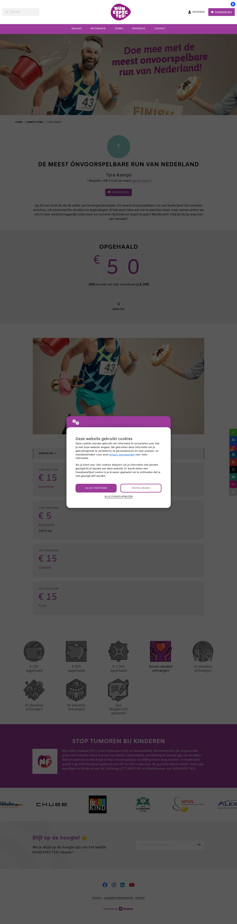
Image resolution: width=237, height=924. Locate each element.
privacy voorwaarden (122, 454)
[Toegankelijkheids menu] (233, 4)
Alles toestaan (96, 488)
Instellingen (141, 488)
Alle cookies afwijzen (119, 496)
